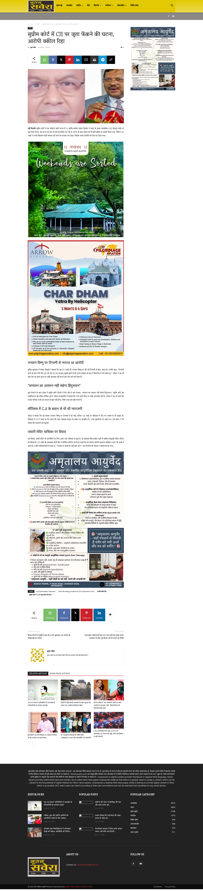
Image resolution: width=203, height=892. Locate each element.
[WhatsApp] (44, 60)
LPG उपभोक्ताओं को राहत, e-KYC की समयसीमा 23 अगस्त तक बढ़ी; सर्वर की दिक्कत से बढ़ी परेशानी (108, 733)
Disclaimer (158, 886)
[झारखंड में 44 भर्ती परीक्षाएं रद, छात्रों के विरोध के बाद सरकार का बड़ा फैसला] (43, 722)
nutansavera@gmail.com (88, 864)
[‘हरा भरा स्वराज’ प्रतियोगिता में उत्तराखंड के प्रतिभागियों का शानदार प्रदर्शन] (43, 690)
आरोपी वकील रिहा (101, 591)
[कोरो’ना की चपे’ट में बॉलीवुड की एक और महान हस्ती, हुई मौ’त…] (86, 804)
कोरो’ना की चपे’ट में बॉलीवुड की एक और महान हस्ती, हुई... (108, 803)
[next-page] (34, 743)
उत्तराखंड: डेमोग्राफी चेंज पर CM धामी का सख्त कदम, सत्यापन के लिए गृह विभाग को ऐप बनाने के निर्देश (104, 636)
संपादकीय (120, 5)
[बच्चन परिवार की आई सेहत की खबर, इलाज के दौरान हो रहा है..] (86, 818)
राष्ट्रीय (78, 5)
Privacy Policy (170, 886)
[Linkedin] (78, 60)
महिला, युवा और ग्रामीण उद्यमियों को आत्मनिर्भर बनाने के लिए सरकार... (56, 817)
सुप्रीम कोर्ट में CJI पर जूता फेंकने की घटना (40, 595)
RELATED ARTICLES (38, 674)
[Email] (86, 60)
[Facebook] (169, 16)
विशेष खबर (134, 5)
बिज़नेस (96, 5)
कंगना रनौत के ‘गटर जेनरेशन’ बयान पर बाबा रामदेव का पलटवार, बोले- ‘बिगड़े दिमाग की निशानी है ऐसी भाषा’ (107, 705)
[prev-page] (29, 743)
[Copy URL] (111, 60)
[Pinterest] (69, 60)
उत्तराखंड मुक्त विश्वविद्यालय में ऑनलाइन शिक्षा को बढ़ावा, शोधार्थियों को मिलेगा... (57, 830)
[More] (110, 615)
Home (30, 24)
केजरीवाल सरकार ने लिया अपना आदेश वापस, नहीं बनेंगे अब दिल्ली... (108, 830)
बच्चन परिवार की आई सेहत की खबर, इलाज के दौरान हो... (108, 817)
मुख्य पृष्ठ (59, 5)
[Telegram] (102, 60)
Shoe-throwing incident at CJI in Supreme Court (76, 591)
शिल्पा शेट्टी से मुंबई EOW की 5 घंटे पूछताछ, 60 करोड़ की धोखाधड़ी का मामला (49, 636)
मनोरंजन (108, 5)
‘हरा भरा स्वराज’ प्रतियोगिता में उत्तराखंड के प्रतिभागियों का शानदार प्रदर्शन (58, 803)
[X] (61, 60)
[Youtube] (173, 16)
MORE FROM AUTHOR (60, 674)
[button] (172, 5)
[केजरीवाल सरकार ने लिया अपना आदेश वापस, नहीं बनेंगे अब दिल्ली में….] (86, 831)
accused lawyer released (45, 591)
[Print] (94, 60)
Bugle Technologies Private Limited (78, 886)
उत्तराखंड (69, 5)
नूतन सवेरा (33, 47)
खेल (88, 5)
